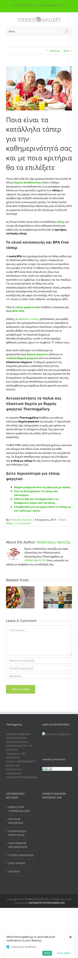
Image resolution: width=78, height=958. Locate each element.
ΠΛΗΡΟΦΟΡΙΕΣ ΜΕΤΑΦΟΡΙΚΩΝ (17, 845)
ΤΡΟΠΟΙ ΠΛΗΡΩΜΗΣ (20, 855)
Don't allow (63, 953)
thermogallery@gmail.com (51, 5)
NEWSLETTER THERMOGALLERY (19, 809)
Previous (55, 51)
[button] (9, 597)
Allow (47, 953)
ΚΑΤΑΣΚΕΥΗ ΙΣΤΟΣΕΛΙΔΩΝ (44, 902)
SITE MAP (14, 871)
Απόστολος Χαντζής (20, 519)
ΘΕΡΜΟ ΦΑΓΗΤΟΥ (35, 560)
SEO (62, 902)
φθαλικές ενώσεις (28, 319)
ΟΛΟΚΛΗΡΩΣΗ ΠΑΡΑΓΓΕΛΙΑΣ (17, 833)
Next (66, 51)
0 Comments (24, 523)
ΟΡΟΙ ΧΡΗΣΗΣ (16, 863)
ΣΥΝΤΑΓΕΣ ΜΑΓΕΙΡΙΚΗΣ (15, 821)
